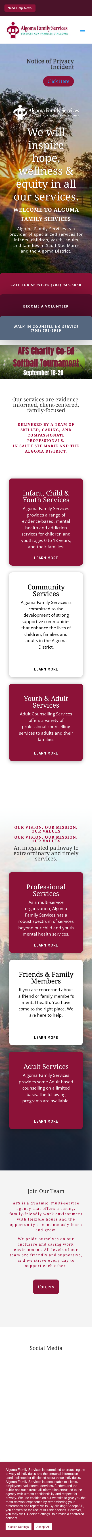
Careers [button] (46, 1287)
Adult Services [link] (46, 1066)
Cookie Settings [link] (18, 1527)
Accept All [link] (43, 1527)
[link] (37, 29)
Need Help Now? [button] (20, 8)
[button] (82, 30)
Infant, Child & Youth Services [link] (46, 496)
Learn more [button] (46, 557)
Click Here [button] (58, 81)
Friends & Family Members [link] (46, 977)
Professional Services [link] (46, 890)
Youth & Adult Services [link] (46, 702)
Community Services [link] (46, 590)
